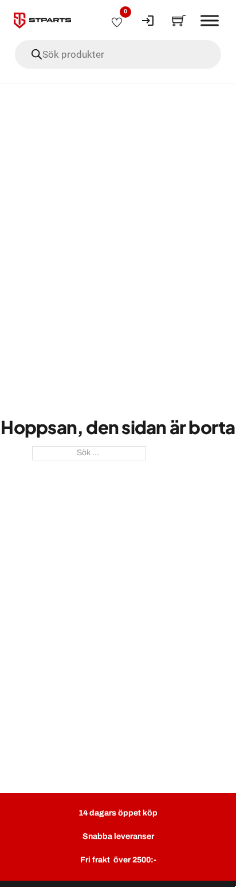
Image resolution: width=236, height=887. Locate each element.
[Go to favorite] (116, 20)
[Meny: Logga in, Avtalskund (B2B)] (147, 20)
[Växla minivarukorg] (178, 20)
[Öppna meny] (209, 20)
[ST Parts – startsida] (42, 21)
